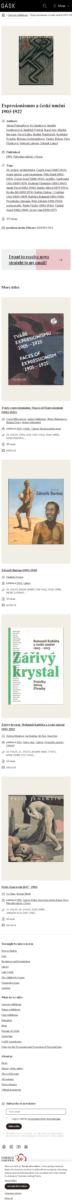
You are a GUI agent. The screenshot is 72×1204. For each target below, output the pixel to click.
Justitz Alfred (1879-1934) (52, 187)
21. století (24, 752)
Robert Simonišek (31, 422)
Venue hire (7, 1036)
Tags (9, 165)
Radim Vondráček (44, 134)
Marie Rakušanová (57, 419)
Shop (4, 1025)
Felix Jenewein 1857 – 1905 (19, 887)
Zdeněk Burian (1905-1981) (19, 570)
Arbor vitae (29, 742)
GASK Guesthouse (11, 1041)
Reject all (9, 1198)
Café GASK (7, 972)
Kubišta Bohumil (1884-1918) (46, 196)
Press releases (9, 1084)
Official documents (11, 1089)
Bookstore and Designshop (15, 961)
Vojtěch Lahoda (29, 143)
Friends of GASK (10, 1031)
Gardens (5, 988)
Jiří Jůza (42, 736)
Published (13, 152)
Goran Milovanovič (16, 419)
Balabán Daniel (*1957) (44, 752)
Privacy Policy (11, 1180)
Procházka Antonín (18, 201)
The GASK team (10, 1073)
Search (45, 6)
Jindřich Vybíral (33, 130)
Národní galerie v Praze (28, 156)
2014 (19, 742)
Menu (61, 5)
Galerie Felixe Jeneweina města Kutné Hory (45, 900)
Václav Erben (54, 139)
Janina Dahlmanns (37, 419)
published (11, 428)
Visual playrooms (10, 983)
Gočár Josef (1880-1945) (29, 179)
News (4, 1063)
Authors (11, 121)
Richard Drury (13, 422)
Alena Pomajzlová (17, 125)
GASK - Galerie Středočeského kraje (42, 428)
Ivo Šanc (10, 893)
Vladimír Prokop (14, 577)
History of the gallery (12, 1068)
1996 (19, 900)
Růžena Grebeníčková (30, 139)
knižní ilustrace (15, 592)
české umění (14, 174)
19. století (12, 909)
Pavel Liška (25, 134)
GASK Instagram (11, 1147)
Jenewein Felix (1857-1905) (20, 913)
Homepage (3, 15)
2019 (19, 428)
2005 (19, 583)
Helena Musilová (15, 736)
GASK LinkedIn (26, 1147)
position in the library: (21, 228)
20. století (12, 170)
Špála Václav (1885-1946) (38, 205)
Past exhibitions (9, 1015)
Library (5, 966)
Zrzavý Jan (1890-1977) (43, 210)
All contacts (7, 1079)
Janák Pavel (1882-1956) (21, 187)
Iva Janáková (38, 125)
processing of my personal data (44, 1118)
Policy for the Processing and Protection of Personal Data (31, 1047)
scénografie (13, 205)
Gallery (27, 583)
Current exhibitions (18, 15)
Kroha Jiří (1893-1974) (19, 192)
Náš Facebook (3, 1147)
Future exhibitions (10, 1009)
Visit (3, 956)
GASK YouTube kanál (18, 1147)
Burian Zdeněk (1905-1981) (33, 589)
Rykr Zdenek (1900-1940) (46, 201)
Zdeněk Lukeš (49, 143)
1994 (9, 156)
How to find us (9, 950)
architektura (27, 170)
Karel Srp (50, 130)
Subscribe (13, 1126)
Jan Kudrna (31, 736)
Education (6, 1020)
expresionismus (32, 174)
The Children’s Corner (13, 977)
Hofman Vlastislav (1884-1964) (47, 183)
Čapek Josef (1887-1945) (51, 170)
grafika (50, 179)
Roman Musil (24, 893)
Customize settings (13, 1193)
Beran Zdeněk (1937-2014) (19, 755)
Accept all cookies (17, 1186)
